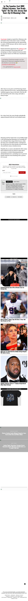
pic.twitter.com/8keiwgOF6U (8, 64)
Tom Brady (4, 39)
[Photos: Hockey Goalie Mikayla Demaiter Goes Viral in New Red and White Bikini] (14, 433)
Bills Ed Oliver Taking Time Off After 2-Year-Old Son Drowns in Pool (13, 320)
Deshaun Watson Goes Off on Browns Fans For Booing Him (12, 288)
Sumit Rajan (7, 18)
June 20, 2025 (17, 67)
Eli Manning (8, 196)
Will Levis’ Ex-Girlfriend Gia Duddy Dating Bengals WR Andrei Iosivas (14, 352)
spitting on (21, 48)
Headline (14, 196)
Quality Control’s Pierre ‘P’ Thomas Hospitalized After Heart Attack (13, 384)
